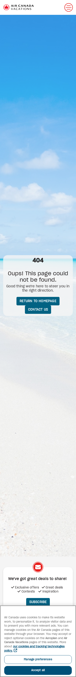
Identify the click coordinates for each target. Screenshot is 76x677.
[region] (38, 641)
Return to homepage (38, 301)
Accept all (38, 670)
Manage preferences (38, 659)
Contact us (38, 309)
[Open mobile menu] (68, 7)
